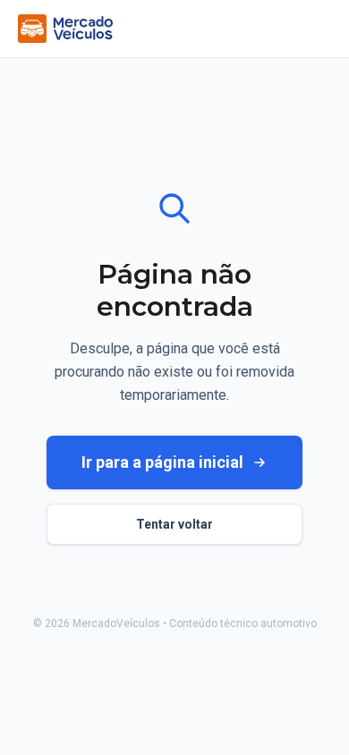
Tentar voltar (174, 524)
